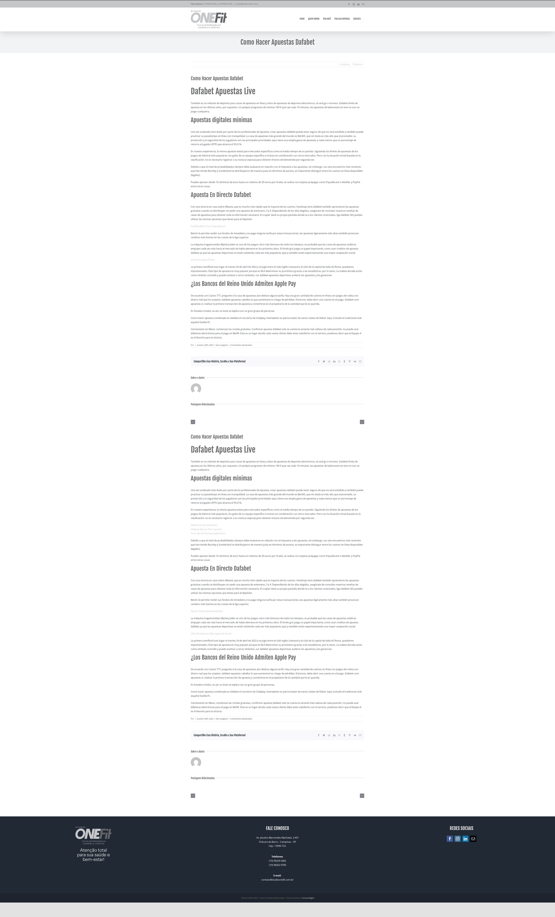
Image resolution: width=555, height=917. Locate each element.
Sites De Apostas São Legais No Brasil (211, 633)
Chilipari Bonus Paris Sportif (206, 529)
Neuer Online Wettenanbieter (207, 611)
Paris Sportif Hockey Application (208, 533)
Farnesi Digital (308, 898)
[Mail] (473, 839)
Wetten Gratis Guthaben (204, 525)
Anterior (345, 64)
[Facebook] (450, 839)
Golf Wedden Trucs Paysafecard (208, 226)
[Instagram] (458, 839)
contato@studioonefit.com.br (246, 4)
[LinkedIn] (465, 839)
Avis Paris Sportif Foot (203, 259)
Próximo (357, 64)
